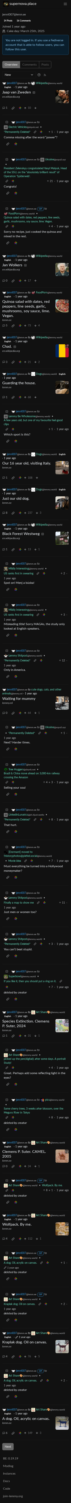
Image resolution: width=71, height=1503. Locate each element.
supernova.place (23, 4)
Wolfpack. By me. (52, 1185)
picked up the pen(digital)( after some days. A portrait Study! (35, 1061)
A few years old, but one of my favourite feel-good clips (33, 422)
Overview (11, 64)
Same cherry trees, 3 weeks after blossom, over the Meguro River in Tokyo (33, 1110)
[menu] (65, 4)
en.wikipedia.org (11, 97)
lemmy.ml (7, 703)
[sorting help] (39, 74)
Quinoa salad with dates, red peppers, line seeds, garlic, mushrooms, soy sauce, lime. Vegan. (32, 219)
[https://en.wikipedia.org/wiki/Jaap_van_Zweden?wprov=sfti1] (62, 96)
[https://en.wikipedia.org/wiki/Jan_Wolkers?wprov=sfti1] (62, 269)
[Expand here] (62, 306)
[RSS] (45, 74)
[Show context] (35, 132)
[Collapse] (7, 122)
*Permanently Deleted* (17, 132)
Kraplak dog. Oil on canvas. (19, 1304)
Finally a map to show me (19, 902)
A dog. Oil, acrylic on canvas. (20, 1263)
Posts (45, 64)
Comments (29, 64)
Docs (6, 1481)
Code (6, 1488)
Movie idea (14, 861)
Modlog (8, 1466)
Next (8, 1446)
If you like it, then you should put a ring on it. (30, 981)
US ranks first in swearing (18, 573)
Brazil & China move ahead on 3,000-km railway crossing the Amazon (32, 775)
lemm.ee (7, 320)
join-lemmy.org (13, 1496)
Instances (9, 1473)
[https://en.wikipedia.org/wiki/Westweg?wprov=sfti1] (62, 538)
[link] (13, 108)
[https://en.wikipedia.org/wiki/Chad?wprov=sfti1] (62, 350)
